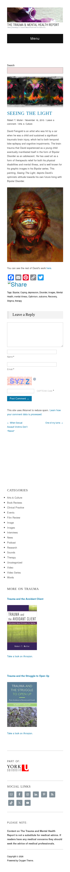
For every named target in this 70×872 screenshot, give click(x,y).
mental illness (20, 296)
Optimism (33, 296)
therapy (18, 300)
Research (12, 547)
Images (51, 292)
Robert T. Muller (15, 120)
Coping (23, 292)
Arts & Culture (25, 123)
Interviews (12, 532)
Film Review (13, 517)
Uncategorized (14, 562)
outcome (43, 296)
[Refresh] (35, 379)
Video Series (14, 572)
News (10, 537)
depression (33, 292)
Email (10, 369)
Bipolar (16, 292)
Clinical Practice (15, 507)
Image (10, 522)
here (48, 268)
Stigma (10, 300)
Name (10, 356)
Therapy (11, 557)
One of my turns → (54, 422)
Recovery (52, 296)
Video (10, 567)
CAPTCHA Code (44, 390)
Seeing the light (29, 113)
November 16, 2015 (34, 120)
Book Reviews (14, 502)
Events (10, 512)
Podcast (11, 542)
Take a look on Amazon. (20, 656)
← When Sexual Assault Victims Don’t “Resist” (17, 427)
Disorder (43, 292)
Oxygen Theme (26, 860)
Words (10, 577)
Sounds (11, 552)
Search (11, 65)
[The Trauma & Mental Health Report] (35, 18)
